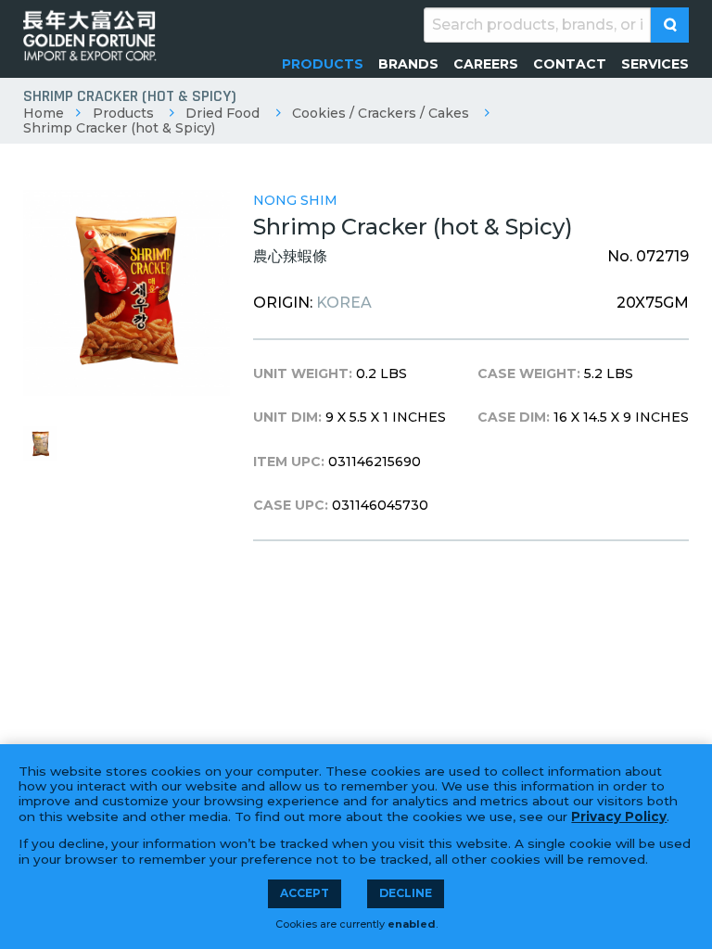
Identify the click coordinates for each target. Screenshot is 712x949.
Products (123, 113)
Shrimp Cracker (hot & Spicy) (119, 128)
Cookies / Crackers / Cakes (380, 113)
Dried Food (222, 113)
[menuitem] (322, 63)
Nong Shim (295, 200)
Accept (304, 893)
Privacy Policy (619, 816)
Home (43, 113)
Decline (405, 893)
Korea (344, 302)
